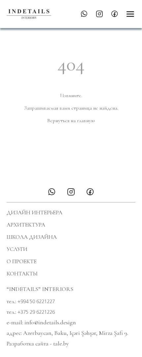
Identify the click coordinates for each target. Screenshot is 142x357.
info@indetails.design (50, 322)
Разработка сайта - (38, 343)
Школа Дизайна (32, 236)
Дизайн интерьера (34, 212)
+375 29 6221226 (36, 312)
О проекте (22, 261)
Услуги (17, 249)
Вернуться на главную (71, 120)
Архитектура (26, 224)
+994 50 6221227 (36, 301)
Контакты (22, 273)
